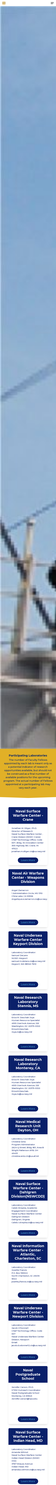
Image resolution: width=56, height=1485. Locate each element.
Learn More (28, 860)
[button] (52, 3)
